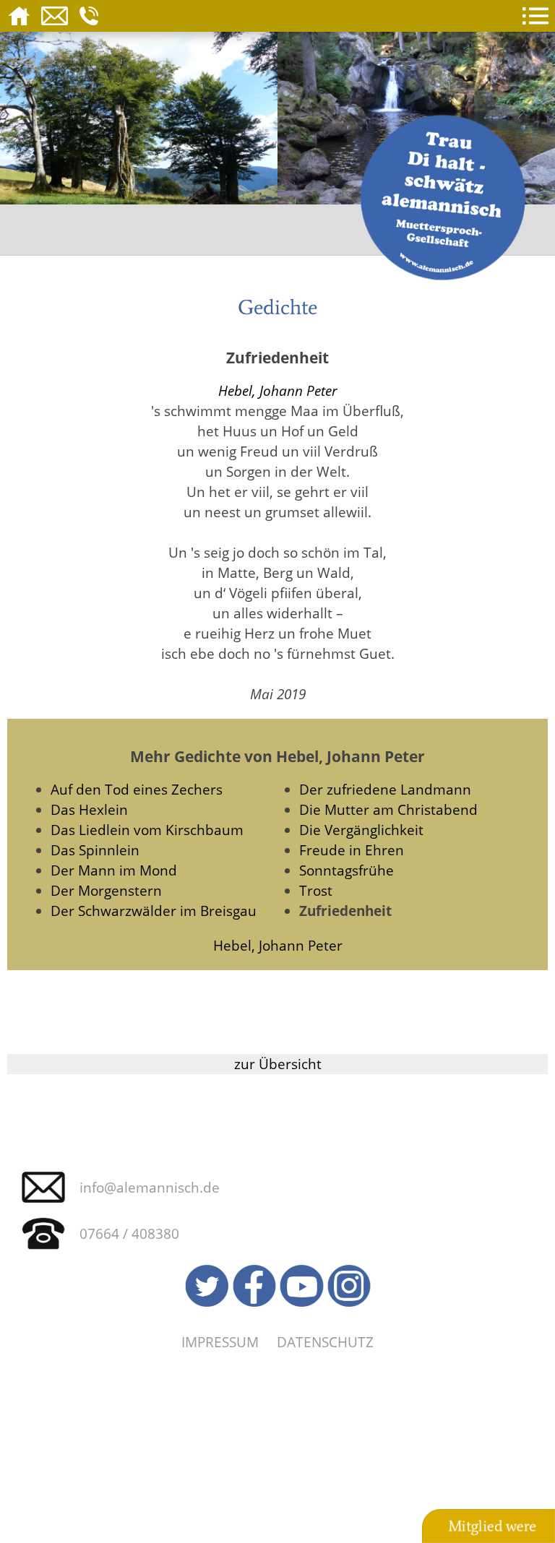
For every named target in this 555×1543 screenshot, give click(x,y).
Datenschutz (325, 1342)
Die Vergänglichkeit (361, 830)
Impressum (220, 1342)
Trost (315, 890)
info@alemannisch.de (149, 1187)
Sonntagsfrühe (346, 870)
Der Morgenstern (106, 890)
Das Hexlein (89, 809)
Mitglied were (492, 1526)
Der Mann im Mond (114, 870)
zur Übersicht (278, 1064)
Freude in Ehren (351, 850)
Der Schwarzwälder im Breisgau (154, 911)
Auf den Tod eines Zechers (137, 789)
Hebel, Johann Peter (277, 390)
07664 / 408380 (129, 1233)
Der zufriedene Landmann (385, 789)
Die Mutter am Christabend (388, 809)
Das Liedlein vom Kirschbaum (147, 830)
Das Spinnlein (95, 850)
